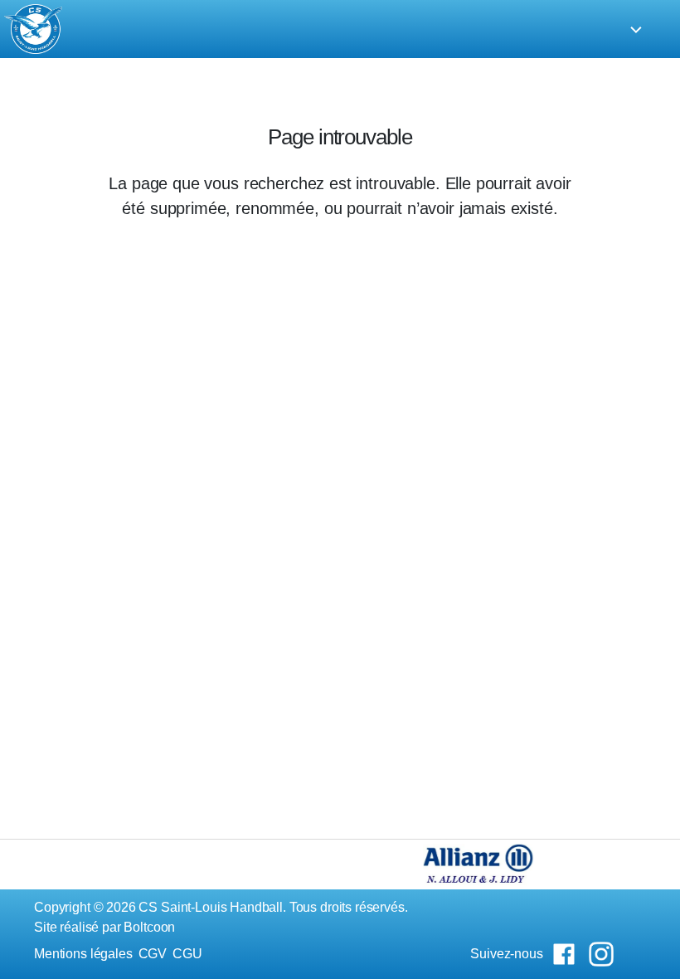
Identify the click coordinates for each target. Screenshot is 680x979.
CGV (153, 954)
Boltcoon (149, 927)
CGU (187, 954)
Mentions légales (83, 954)
